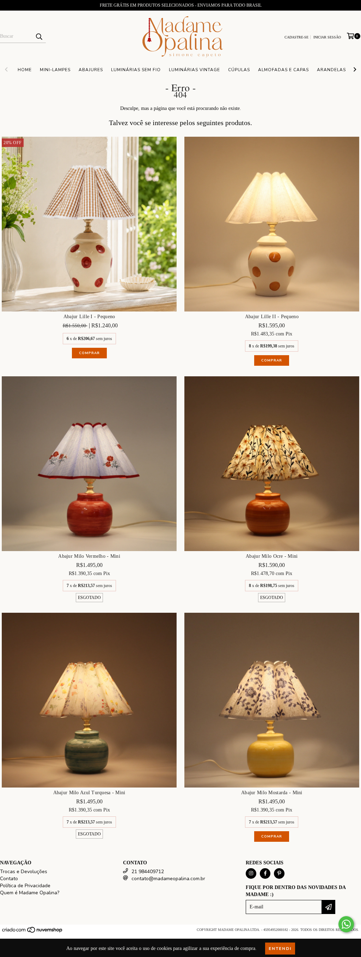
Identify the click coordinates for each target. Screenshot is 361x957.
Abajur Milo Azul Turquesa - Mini (89, 792)
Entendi (280, 948)
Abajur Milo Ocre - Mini (272, 556)
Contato (9, 878)
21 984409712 (147, 871)
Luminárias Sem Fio (136, 70)
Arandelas (331, 70)
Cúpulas (239, 70)
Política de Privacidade (25, 885)
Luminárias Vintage (194, 70)
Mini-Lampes (55, 70)
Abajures (91, 70)
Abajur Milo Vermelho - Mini (89, 556)
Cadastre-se (296, 37)
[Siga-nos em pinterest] (279, 873)
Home (25, 70)
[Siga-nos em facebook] (265, 873)
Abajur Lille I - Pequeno (89, 316)
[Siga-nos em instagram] (251, 873)
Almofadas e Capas (283, 70)
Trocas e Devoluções (23, 871)
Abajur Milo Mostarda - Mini (271, 792)
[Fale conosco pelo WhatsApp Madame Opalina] (346, 924)
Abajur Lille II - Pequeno (272, 316)
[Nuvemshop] (32, 932)
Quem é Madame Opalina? (29, 892)
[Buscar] (39, 36)
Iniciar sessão (327, 37)
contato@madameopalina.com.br (168, 878)
